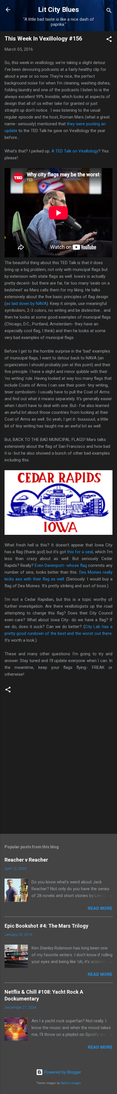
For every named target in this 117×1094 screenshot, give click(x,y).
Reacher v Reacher (26, 860)
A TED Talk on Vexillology (74, 151)
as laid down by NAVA (26, 303)
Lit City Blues (58, 10)
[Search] (109, 11)
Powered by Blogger (62, 1072)
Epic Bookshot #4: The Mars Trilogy (46, 926)
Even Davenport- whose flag (61, 565)
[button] (109, 40)
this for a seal (80, 551)
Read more (100, 908)
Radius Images (71, 1083)
